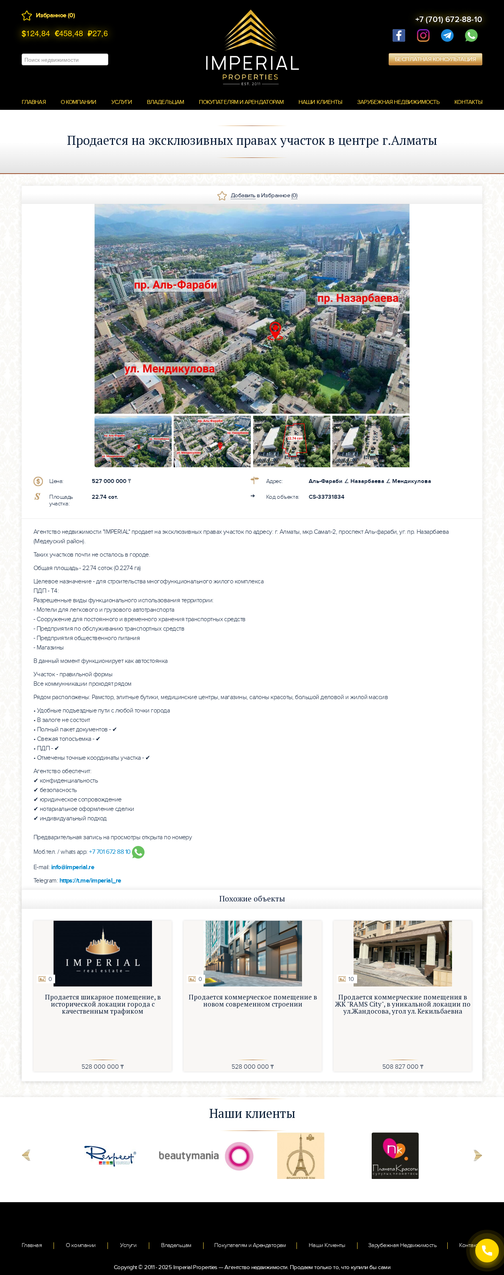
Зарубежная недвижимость (398, 101)
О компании (78, 101)
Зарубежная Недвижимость (402, 1245)
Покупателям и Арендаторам (241, 101)
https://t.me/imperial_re (90, 881)
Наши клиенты (320, 101)
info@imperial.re (72, 867)
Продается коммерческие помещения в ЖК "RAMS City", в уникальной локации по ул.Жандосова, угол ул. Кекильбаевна (403, 1004)
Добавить (243, 195)
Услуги (121, 101)
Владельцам (165, 101)
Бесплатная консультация (435, 59)
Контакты (468, 101)
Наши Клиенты (327, 1245)
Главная (34, 101)
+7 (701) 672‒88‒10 (448, 19)
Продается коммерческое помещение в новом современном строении (253, 1000)
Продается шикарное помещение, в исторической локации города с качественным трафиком (103, 1004)
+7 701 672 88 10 (110, 852)
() (71, 15)
